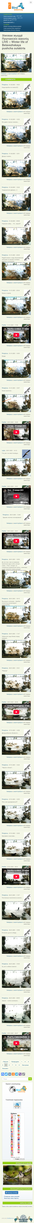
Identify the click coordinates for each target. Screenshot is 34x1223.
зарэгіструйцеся (12, 73)
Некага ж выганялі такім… (10, 16)
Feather (4, 325)
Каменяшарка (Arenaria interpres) (12, 30)
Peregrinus (5, 84)
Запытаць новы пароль (11, 1198)
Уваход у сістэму (12, 1192)
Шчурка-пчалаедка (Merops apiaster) (12, 26)
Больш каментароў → (9, 22)
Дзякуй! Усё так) (7, 20)
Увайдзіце (4, 73)
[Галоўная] (16, 6)
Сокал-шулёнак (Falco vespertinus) (12, 28)
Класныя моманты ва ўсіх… (10, 18)
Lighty (3, 450)
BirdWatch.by (10, 1218)
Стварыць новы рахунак (11, 1196)
